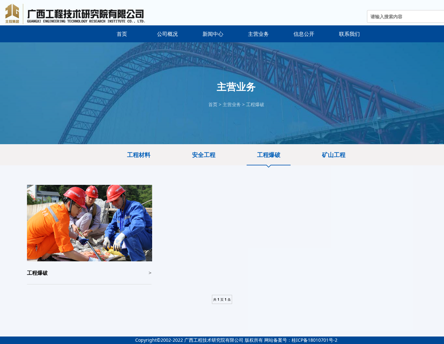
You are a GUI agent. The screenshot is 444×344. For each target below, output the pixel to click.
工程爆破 (255, 104)
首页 (212, 104)
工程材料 (138, 154)
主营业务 (232, 104)
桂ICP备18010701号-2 (314, 340)
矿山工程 (334, 154)
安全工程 (203, 154)
